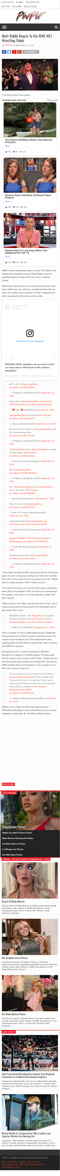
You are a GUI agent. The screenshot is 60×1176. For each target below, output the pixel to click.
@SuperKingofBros (29, 384)
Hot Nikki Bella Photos (12, 855)
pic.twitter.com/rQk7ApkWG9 (22, 493)
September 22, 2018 (44, 410)
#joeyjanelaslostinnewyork (21, 677)
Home (4, 1162)
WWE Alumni (16, 6)
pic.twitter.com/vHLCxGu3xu (22, 435)
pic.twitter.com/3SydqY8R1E (22, 418)
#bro (24, 404)
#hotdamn (45, 538)
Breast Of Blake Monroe (13, 901)
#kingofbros (14, 690)
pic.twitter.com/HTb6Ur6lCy (35, 541)
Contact (18, 1167)
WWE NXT (25, 376)
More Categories (30, 6)
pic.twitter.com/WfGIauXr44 (21, 693)
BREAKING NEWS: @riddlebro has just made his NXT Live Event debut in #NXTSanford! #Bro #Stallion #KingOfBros (29, 367)
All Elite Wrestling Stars (10, 1164)
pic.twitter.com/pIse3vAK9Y (34, 524)
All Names (20, 2)
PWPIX (8, 45)
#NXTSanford (15, 404)
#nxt (50, 401)
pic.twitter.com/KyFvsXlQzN (40, 622)
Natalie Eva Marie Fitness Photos (17, 833)
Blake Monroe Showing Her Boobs (17, 838)
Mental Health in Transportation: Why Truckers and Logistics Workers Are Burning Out (26, 1135)
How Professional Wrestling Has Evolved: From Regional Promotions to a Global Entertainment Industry (28, 1076)
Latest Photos (7, 2)
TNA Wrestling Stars (37, 1164)
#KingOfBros (37, 615)
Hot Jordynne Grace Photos (15, 957)
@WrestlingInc (16, 541)
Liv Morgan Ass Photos (12, 849)
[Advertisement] (30, 747)
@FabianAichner (17, 449)
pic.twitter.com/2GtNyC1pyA (22, 456)
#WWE (28, 690)
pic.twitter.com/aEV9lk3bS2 (39, 404)
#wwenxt (44, 401)
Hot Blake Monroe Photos (13, 844)
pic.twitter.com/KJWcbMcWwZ (23, 473)
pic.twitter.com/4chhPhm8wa (22, 558)
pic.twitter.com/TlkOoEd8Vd (22, 387)
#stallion (42, 686)
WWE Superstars (33, 2)
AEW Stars (5, 6)
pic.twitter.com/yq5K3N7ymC (22, 507)
